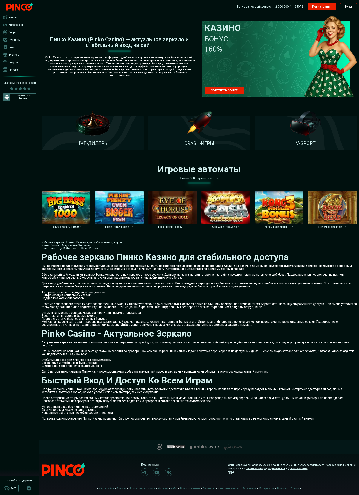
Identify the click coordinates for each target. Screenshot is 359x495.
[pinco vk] (168, 472)
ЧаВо (174, 488)
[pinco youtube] (156, 472)
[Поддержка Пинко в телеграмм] (29, 488)
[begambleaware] (204, 446)
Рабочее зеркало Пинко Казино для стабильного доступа (82, 242)
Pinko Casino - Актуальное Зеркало (66, 245)
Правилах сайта (298, 468)
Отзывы (163, 488)
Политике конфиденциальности (265, 468)
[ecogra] (232, 445)
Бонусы (13, 62)
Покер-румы (266, 488)
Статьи (295, 488)
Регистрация (321, 6)
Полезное (209, 488)
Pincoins (14, 69)
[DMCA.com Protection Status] (176, 446)
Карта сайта (106, 488)
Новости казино (190, 488)
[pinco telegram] (144, 472)
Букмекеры (249, 488)
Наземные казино (229, 488)
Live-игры (14, 39)
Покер (12, 47)
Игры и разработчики (142, 488)
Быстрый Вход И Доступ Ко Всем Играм (70, 248)
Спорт (12, 32)
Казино (13, 17)
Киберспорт (16, 24)
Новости (282, 488)
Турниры (14, 54)
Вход (348, 6)
